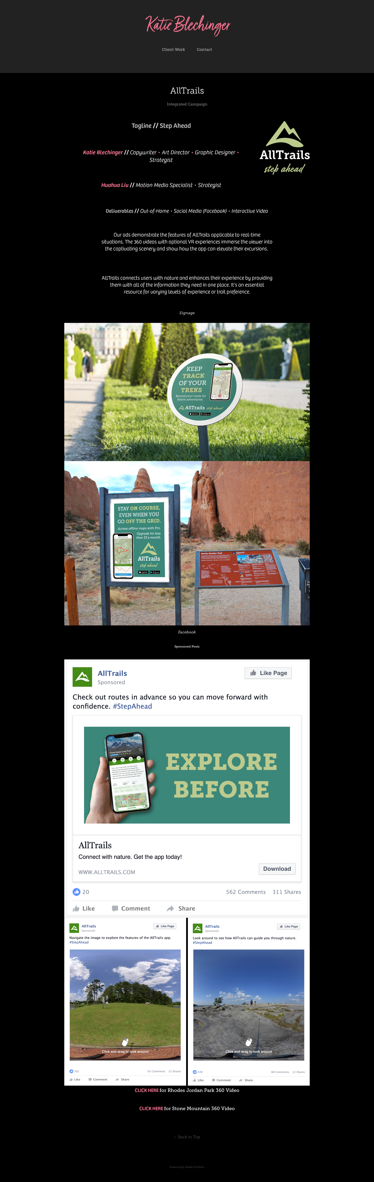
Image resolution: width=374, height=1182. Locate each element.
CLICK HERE (147, 1090)
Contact (204, 49)
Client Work (173, 49)
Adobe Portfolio (194, 1167)
